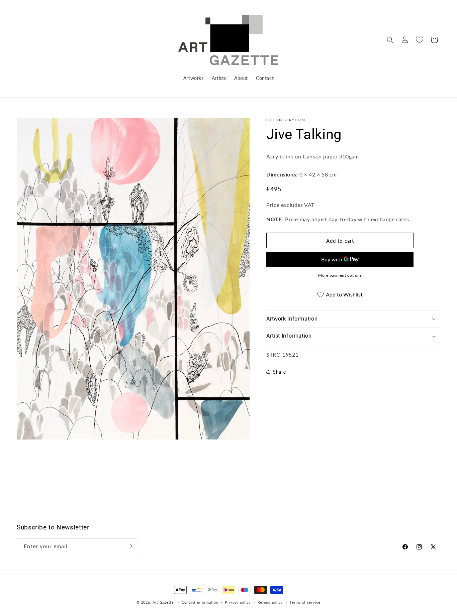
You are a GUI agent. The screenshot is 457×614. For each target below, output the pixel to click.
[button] (390, 39)
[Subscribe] (129, 546)
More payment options (340, 275)
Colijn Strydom (285, 120)
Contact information (200, 602)
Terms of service (304, 602)
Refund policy (270, 602)
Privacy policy (238, 602)
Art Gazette (163, 602)
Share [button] (279, 372)
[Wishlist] (419, 39)
